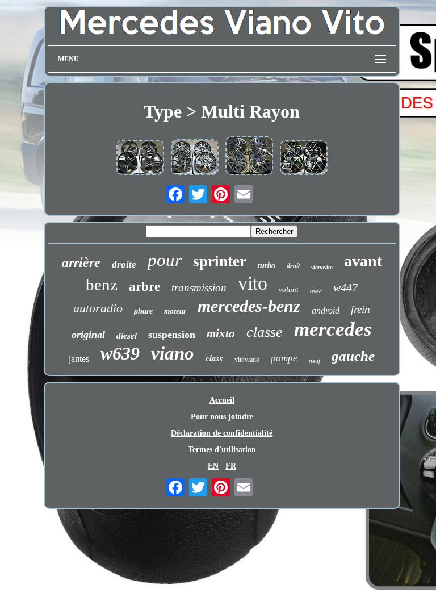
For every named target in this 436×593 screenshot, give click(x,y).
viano (172, 353)
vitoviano (246, 360)
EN (213, 466)
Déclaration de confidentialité (221, 433)
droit (293, 266)
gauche (353, 356)
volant (289, 289)
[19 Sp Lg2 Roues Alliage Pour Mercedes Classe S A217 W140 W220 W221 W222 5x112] (249, 156)
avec (316, 290)
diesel (126, 335)
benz (102, 284)
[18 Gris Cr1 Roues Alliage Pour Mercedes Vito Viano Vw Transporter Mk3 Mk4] (195, 158)
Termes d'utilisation (222, 449)
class (214, 358)
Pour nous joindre (222, 416)
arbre (144, 286)
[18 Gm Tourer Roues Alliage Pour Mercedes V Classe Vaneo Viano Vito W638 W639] (140, 158)
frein (360, 309)
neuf (314, 360)
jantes (79, 359)
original (88, 334)
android (325, 310)
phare (143, 311)
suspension (171, 334)
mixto (221, 333)
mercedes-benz (249, 305)
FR (230, 466)
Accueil (221, 400)
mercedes (333, 329)
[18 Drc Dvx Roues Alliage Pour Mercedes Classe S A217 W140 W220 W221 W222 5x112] (304, 158)
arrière (81, 262)
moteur (175, 311)
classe (264, 332)
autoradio (98, 308)
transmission (199, 288)
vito (252, 283)
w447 (345, 287)
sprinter (219, 261)
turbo (266, 265)
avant (363, 261)
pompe (284, 358)
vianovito (322, 267)
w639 (120, 353)
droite (124, 264)
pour (165, 260)
